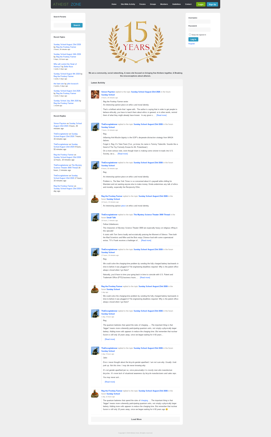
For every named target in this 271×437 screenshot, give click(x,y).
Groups (153, 4)
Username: (192, 18)
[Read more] (162, 115)
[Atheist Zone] (67, 5)
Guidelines (176, 4)
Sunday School (108, 95)
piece (123, 206)
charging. (144, 400)
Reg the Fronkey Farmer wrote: (115, 102)
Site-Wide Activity (128, 4)
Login (200, 4)
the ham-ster (59, 84)
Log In (193, 39)
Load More (136, 419)
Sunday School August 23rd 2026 (145, 92)
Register (191, 44)
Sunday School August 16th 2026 (67, 54)
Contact (188, 4)
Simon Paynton (108, 92)
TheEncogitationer (109, 124)
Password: (192, 26)
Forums (142, 4)
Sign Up (212, 4)
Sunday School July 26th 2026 (66, 101)
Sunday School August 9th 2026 (67, 74)
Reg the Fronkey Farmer (111, 196)
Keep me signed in (199, 35)
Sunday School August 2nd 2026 (67, 91)
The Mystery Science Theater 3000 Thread (152, 215)
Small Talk (111, 218)
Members (164, 4)
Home (114, 4)
